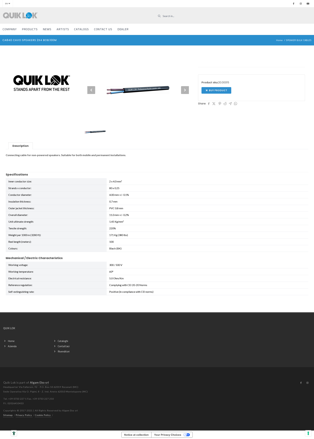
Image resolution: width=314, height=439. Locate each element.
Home (279, 40)
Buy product (218, 90)
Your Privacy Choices (167, 434)
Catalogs (81, 29)
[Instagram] (300, 3)
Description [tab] (20, 146)
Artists (63, 29)
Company (10, 29)
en (6, 3)
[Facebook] (293, 3)
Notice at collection (136, 434)
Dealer (123, 29)
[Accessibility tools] (14, 433)
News (47, 29)
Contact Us (103, 29)
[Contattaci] (308, 3)
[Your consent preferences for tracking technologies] (308, 433)
